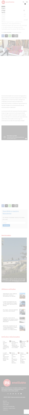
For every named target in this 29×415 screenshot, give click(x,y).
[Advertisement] (14, 12)
